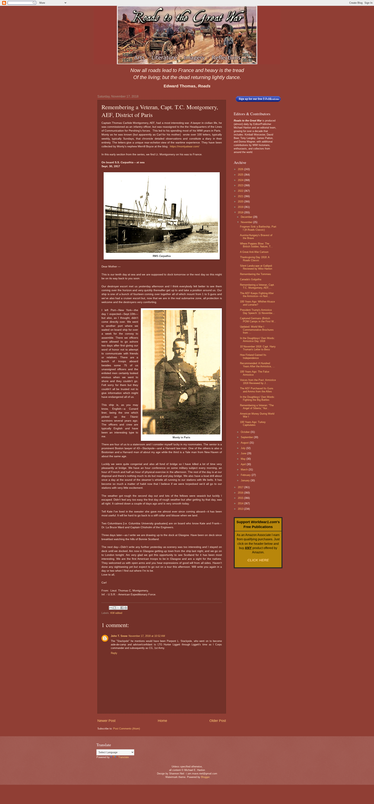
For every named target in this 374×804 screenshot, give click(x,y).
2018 (241, 212)
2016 (241, 492)
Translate (123, 757)
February (246, 475)
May (243, 458)
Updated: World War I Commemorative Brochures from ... (257, 329)
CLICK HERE (258, 560)
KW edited (116, 613)
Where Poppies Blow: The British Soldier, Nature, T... (256, 245)
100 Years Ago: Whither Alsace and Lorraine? (257, 303)
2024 (241, 180)
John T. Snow (119, 635)
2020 (241, 201)
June (244, 453)
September (247, 437)
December (247, 216)
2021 (241, 196)
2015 (241, 497)
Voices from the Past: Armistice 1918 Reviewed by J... (258, 381)
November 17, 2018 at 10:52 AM (147, 635)
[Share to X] (118, 608)
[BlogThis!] (114, 608)
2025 (241, 174)
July (243, 448)
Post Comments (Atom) (126, 728)
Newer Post (106, 721)
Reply (114, 653)
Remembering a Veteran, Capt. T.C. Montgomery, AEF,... (257, 286)
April (244, 464)
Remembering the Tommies (255, 274)
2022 (241, 190)
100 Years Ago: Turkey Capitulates (253, 423)
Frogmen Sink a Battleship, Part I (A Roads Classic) (258, 228)
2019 (241, 207)
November (247, 222)
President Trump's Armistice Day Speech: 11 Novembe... (257, 311)
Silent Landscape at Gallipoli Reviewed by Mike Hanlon (256, 267)
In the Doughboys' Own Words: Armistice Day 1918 (257, 340)
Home (162, 721)
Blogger (205, 777)
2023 (241, 185)
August (245, 442)
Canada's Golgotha (250, 279)
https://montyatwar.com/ (184, 146)
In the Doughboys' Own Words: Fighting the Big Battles (257, 398)
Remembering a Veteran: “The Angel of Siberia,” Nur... (257, 407)
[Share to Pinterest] (126, 608)
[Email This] (111, 608)
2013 (241, 508)
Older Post (217, 721)
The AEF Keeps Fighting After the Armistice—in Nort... (257, 295)
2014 (241, 503)
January (246, 480)
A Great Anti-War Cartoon (254, 251)
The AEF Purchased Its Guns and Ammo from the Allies (256, 390)
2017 (241, 487)
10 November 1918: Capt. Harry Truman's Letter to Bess (258, 348)
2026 (241, 169)
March (245, 469)
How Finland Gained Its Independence (253, 356)
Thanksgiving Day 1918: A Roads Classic (254, 259)
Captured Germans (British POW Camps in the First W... (258, 320)
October (246, 432)
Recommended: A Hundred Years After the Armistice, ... (257, 365)
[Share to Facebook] (122, 608)
